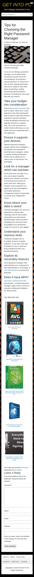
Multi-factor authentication (13, 281)
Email (6, 518)
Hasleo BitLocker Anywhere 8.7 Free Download (14, 425)
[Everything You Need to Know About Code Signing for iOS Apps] (14, 442)
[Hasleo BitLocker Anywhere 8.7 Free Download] (14, 410)
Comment (8, 485)
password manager (19, 108)
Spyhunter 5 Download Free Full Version (14, 359)
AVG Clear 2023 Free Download (14, 327)
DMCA (13, 557)
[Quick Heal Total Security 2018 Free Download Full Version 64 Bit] (14, 377)
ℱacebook (24, 561)
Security (25, 467)
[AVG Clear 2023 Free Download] (14, 313)
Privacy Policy (20, 557)
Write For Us (15, 561)
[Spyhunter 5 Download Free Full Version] (14, 345)
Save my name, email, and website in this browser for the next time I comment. (16, 538)
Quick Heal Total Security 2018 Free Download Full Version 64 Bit (14, 392)
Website (7, 526)
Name (7, 511)
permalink (18, 470)
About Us (6, 557)
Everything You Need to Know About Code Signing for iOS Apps (14, 458)
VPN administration (11, 270)
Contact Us (6, 561)
